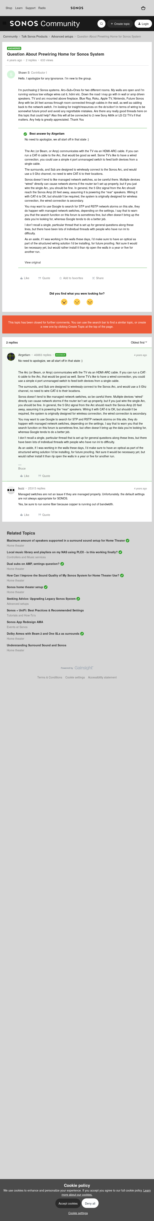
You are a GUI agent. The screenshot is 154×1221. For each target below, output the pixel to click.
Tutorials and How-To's (21, 615)
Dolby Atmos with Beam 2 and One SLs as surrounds (43, 633)
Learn (19, 8)
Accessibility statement (102, 677)
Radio (42, 8)
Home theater (15, 545)
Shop (9, 8)
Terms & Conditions (49, 677)
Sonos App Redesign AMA (25, 622)
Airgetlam (24, 355)
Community (10, 36)
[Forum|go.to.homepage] (45, 24)
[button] (4, 24)
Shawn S (23, 72)
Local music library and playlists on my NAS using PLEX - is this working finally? (62, 552)
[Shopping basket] (143, 8)
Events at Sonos (17, 627)
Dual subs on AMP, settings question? (33, 564)
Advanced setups (62, 36)
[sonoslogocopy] (77, 8)
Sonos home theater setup (25, 587)
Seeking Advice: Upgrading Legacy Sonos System (41, 599)
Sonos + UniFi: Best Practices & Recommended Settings (45, 610)
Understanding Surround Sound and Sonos (36, 645)
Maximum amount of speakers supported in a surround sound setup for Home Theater (66, 540)
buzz (21, 488)
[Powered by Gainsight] (77, 669)
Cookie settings (75, 677)
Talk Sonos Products (34, 36)
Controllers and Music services (26, 557)
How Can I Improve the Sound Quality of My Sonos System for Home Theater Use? (63, 575)
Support (30, 8)
